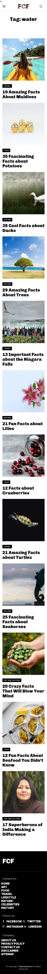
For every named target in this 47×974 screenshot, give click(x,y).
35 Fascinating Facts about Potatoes (18, 161)
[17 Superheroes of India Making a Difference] (23, 792)
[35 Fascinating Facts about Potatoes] (23, 124)
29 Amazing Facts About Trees (21, 292)
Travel (7, 86)
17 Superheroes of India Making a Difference (22, 829)
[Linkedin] (25, 927)
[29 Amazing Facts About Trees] (23, 257)
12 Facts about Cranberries (18, 490)
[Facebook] (3, 921)
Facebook (14, 921)
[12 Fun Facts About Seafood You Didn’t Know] (23, 723)
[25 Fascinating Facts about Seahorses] (23, 584)
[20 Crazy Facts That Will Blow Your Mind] (23, 654)
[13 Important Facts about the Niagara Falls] (23, 322)
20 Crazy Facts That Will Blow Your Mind (23, 691)
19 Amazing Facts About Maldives (21, 94)
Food (6, 150)
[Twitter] (24, 921)
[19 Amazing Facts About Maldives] (23, 59)
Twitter (34, 921)
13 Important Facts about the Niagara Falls (23, 359)
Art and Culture (12, 680)
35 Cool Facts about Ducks (23, 228)
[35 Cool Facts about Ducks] (23, 193)
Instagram (15, 926)
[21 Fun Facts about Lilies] (23, 391)
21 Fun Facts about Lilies (22, 426)
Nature (7, 220)
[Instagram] (3, 927)
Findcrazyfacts (25, 966)
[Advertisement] (21, 27)
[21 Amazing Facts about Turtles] (23, 520)
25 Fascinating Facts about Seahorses (18, 621)
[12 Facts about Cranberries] (23, 455)
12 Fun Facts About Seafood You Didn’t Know (22, 760)
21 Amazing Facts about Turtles (21, 555)
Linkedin (35, 926)
